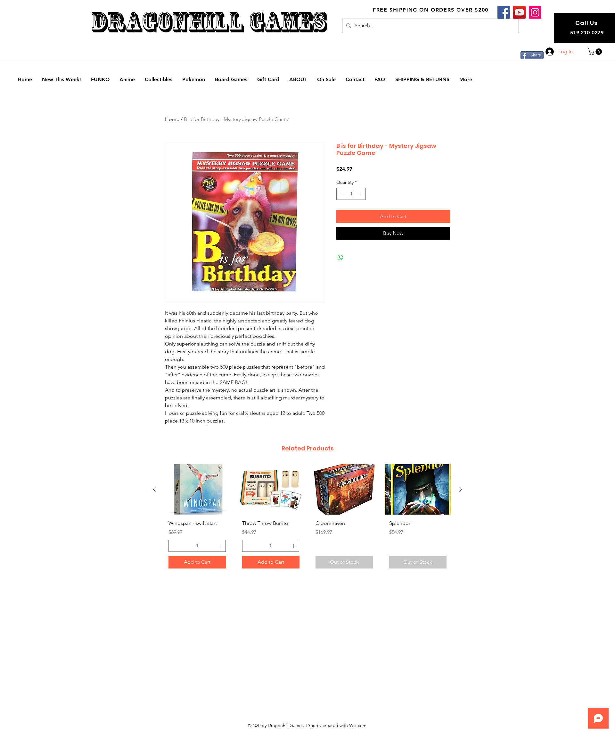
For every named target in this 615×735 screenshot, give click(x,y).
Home (172, 119)
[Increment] (361, 194)
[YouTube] (519, 12)
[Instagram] (535, 12)
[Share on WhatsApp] (340, 257)
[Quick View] (197, 489)
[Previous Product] (154, 489)
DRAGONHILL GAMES (208, 22)
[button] (595, 51)
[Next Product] (460, 489)
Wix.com (357, 725)
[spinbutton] (351, 194)
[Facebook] (503, 12)
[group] (307, 519)
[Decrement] (341, 194)
